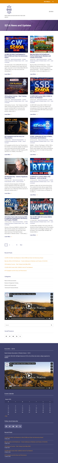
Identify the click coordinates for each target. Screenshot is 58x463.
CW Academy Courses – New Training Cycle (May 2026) (18, 264)
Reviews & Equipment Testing (11, 283)
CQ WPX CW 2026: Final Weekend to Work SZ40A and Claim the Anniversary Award (16, 56)
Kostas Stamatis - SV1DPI (10, 181)
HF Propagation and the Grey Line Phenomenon (16, 270)
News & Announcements (16, 59)
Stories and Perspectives (10, 285)
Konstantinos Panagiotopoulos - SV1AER (13, 141)
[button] (29, 306)
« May (6, 416)
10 (16, 245)
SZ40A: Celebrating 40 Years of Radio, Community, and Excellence (41, 137)
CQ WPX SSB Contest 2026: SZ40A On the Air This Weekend (41, 96)
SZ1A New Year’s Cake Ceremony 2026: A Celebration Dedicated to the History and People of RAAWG (16, 218)
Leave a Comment (19, 181)
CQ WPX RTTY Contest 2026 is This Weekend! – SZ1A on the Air (40, 177)
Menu (51, 11)
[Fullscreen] (51, 318)
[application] (29, 306)
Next (21, 245)
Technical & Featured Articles (18, 139)
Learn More (8, 74)
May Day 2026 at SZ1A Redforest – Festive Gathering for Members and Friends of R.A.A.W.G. (40, 56)
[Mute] (49, 318)
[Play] (6, 318)
